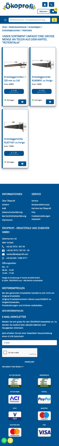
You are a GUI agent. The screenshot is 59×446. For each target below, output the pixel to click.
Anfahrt (5, 204)
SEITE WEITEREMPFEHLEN (12, 310)
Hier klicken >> (17, 366)
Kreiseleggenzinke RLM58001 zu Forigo (42, 78)
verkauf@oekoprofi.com (17, 254)
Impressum (7, 220)
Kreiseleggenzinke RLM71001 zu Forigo (14, 140)
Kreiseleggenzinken (11, 30)
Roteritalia (27, 30)
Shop (4, 27)
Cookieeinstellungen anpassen (41, 217)
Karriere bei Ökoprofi (41, 208)
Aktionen (43, 11)
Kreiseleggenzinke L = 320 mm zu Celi (15, 78)
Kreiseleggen (35, 27)
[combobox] (29, 20)
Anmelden (29, 362)
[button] (53, 11)
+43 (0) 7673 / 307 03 (15, 246)
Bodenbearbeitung (18, 27)
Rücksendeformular (41, 204)
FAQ (33, 212)
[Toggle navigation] (5, 20)
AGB (4, 208)
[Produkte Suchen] (54, 20)
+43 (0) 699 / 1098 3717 (16, 258)
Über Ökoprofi (8, 200)
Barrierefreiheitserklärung (14, 216)
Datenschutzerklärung (12, 212)
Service (35, 200)
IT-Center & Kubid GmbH (30, 277)
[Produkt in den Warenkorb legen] (22, 101)
